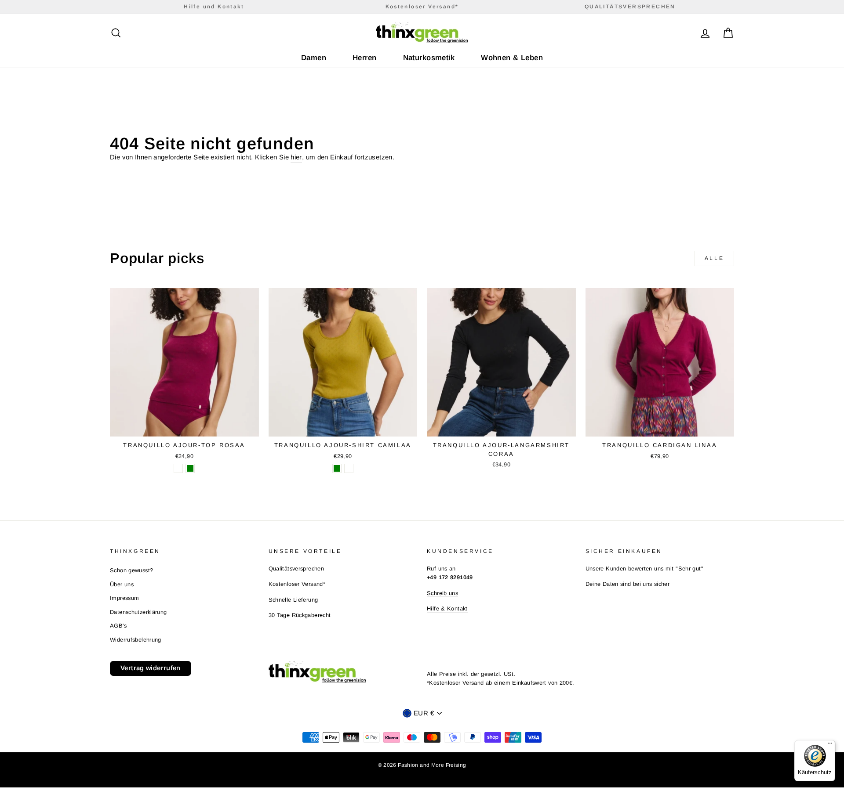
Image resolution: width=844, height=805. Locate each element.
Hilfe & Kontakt (447, 608)
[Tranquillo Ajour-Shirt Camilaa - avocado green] (337, 468)
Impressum (124, 598)
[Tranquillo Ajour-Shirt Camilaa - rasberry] (349, 468)
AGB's (118, 625)
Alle (714, 258)
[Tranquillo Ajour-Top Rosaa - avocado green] (190, 468)
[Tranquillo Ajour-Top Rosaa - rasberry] (178, 468)
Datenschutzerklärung (138, 612)
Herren (365, 58)
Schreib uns (442, 593)
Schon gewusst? (131, 570)
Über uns (122, 584)
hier (296, 157)
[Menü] (830, 745)
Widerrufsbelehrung (135, 639)
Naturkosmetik (429, 58)
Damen (313, 58)
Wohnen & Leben (512, 58)
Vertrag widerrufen (150, 667)
